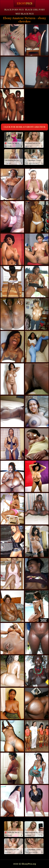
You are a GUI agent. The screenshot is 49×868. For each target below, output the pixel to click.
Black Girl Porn (35, 9)
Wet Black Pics (24, 13)
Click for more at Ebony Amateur (24, 127)
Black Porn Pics (14, 9)
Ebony (24, 3)
